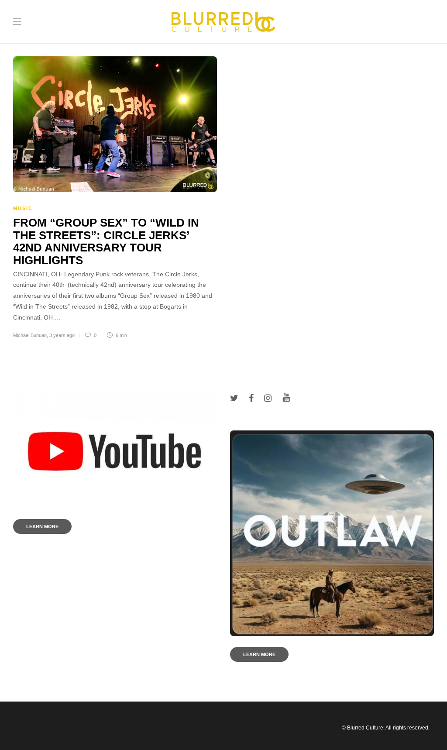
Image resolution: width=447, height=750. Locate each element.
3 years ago (62, 335)
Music (23, 208)
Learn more (42, 526)
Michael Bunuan (30, 335)
